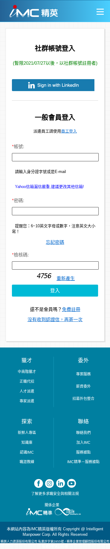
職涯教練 (27, 462)
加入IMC (83, 442)
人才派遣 (27, 391)
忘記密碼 (55, 242)
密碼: (18, 200)
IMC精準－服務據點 (83, 462)
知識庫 (26, 442)
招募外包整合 (83, 399)
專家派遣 (27, 401)
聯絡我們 (83, 433)
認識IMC (27, 452)
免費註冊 (71, 309)
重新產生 (66, 278)
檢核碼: (20, 254)
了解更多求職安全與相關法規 (55, 494)
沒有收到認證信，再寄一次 (55, 319)
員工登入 (69, 131)
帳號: (18, 146)
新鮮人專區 (27, 433)
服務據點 (83, 452)
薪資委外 (83, 386)
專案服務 (83, 374)
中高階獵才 (27, 372)
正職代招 (27, 381)
